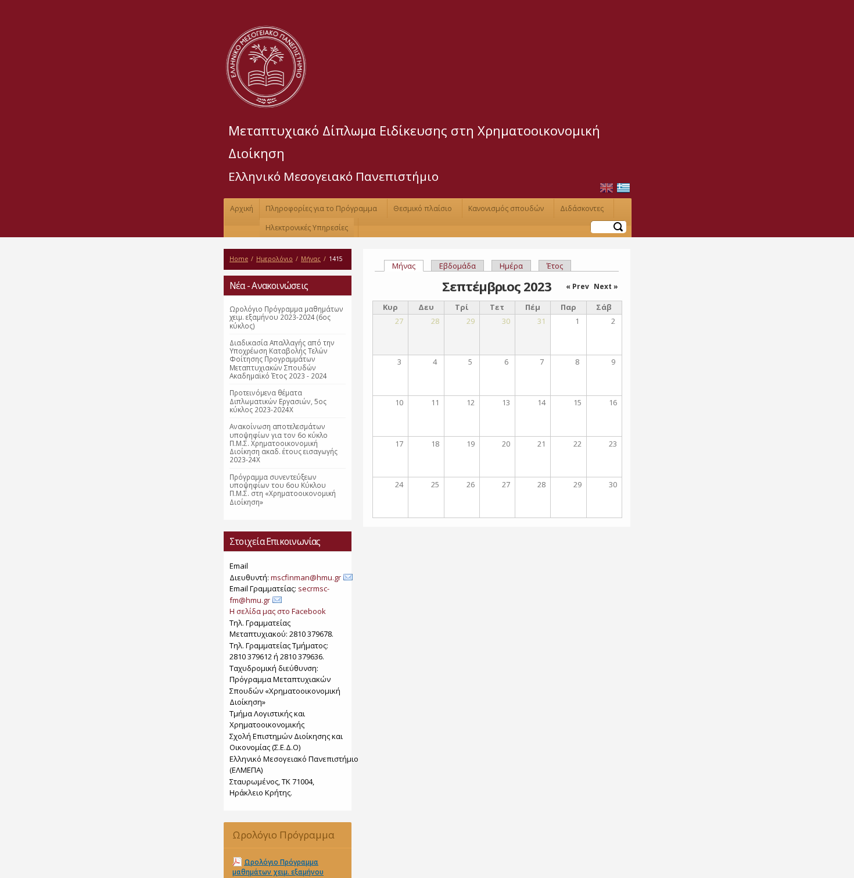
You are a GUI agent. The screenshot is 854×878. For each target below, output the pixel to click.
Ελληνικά (623, 188)
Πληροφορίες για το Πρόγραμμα (321, 208)
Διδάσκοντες (582, 208)
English (606, 188)
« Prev (577, 286)
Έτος (555, 265)
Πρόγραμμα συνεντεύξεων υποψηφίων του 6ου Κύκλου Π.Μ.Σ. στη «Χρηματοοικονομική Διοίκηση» (282, 489)
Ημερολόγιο (274, 259)
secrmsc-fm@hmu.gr (279, 594)
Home (238, 259)
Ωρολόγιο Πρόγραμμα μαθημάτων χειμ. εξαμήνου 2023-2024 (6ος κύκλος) (286, 317)
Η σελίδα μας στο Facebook (277, 611)
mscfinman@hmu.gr (306, 577)
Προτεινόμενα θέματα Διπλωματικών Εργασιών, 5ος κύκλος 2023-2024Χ (277, 401)
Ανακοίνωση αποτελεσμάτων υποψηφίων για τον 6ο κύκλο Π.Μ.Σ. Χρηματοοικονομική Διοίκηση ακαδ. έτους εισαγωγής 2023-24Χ (283, 443)
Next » (606, 286)
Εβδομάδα (457, 265)
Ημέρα (511, 265)
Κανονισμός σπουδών (506, 208)
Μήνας (311, 259)
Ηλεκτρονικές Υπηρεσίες (306, 228)
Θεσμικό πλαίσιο (422, 208)
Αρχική (241, 208)
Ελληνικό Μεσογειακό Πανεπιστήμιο (333, 176)
